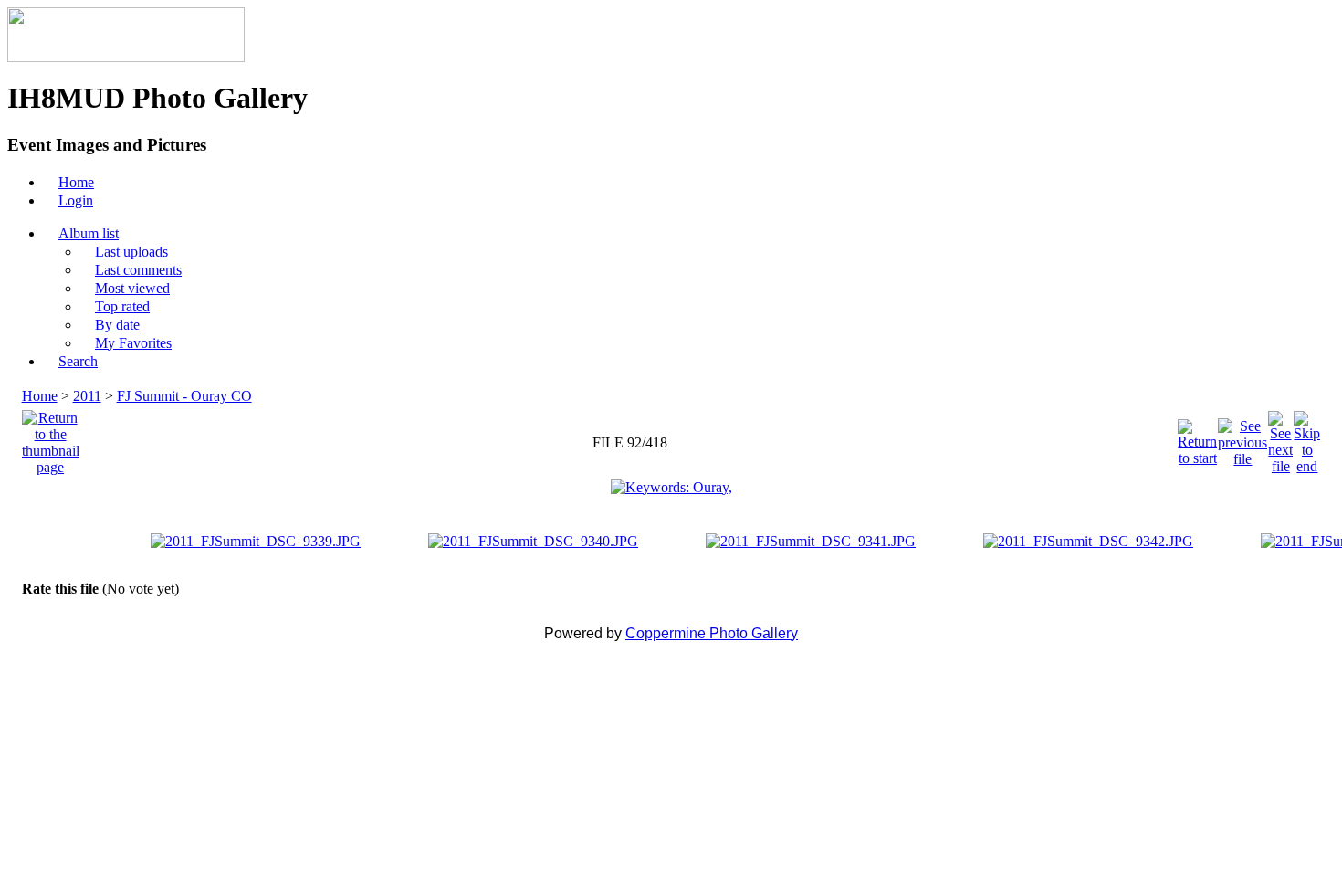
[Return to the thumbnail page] (50, 438)
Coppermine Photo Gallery (711, 633)
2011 (87, 396)
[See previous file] (1242, 438)
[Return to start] (1197, 438)
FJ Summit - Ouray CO (184, 396)
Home (40, 396)
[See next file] (1280, 438)
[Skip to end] (1307, 438)
